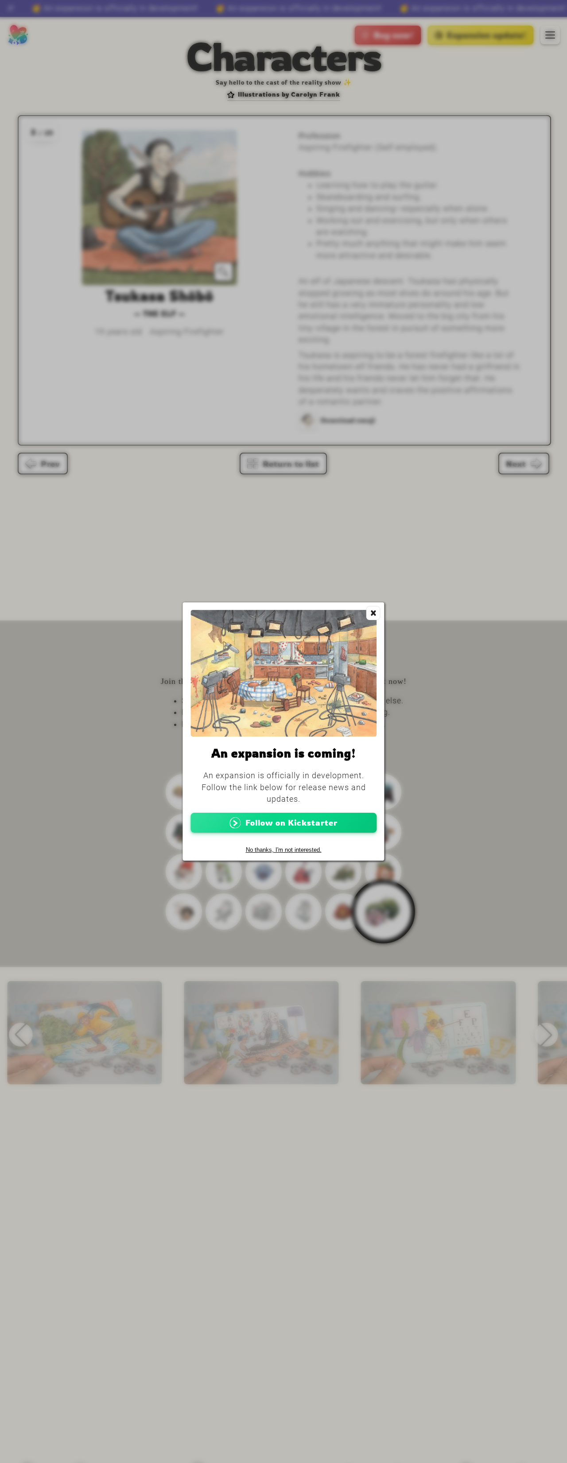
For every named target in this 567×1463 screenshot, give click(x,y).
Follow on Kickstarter (291, 823)
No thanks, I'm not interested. (284, 849)
